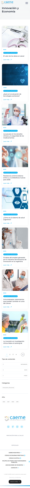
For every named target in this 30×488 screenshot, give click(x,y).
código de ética (14, 458)
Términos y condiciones (15, 477)
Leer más (6, 59)
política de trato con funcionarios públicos (14, 461)
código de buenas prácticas (14, 455)
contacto (14, 467)
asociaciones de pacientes (14, 465)
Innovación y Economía (10, 53)
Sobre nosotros (14, 452)
